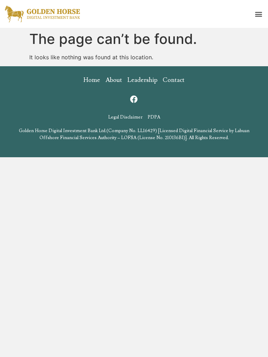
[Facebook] (134, 99)
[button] (259, 14)
